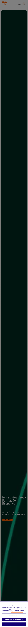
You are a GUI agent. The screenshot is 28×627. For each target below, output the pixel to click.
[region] (14, 614)
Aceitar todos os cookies (14, 624)
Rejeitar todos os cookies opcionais (14, 619)
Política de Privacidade (17, 612)
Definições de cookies (14, 615)
